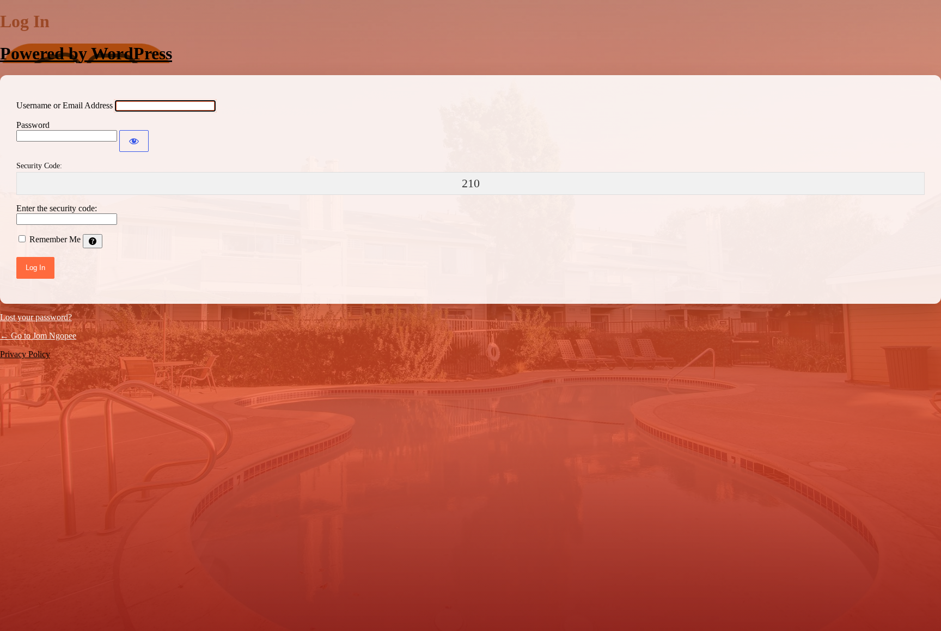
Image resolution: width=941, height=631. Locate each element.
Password (33, 125)
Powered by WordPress (86, 53)
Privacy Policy (25, 354)
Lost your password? (36, 317)
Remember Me (55, 239)
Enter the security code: (56, 208)
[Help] (92, 241)
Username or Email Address (64, 105)
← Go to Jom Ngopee (38, 335)
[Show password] (134, 141)
